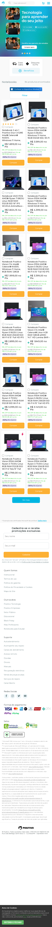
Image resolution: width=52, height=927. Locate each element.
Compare (9, 127)
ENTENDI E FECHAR (13, 922)
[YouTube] (25, 696)
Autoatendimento (11, 641)
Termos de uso (10, 579)
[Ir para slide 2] (25, 53)
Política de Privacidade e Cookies (35, 562)
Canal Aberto (9, 683)
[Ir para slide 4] (29, 53)
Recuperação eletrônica (14, 671)
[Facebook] (6, 696)
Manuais (7, 666)
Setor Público (9, 612)
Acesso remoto (10, 654)
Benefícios (29, 71)
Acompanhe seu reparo (14, 646)
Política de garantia (12, 583)
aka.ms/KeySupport (36, 767)
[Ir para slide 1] (22, 53)
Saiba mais (42, 521)
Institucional (9, 575)
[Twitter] (19, 696)
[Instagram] (12, 696)
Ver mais (26, 500)
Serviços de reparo (12, 679)
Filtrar (24, 95)
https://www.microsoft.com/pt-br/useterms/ (29, 780)
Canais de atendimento (14, 650)
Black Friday (9, 621)
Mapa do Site (9, 591)
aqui (25, 917)
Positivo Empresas (12, 608)
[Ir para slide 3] (27, 53)
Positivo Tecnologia (12, 604)
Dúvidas (7, 658)
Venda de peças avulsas (14, 675)
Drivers (7, 662)
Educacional (9, 616)
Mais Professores (11, 625)
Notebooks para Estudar (14, 629)
